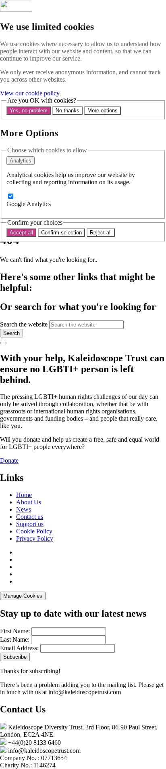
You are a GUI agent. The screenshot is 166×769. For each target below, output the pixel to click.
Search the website (24, 324)
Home (24, 494)
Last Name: (14, 639)
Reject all (101, 233)
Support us (30, 523)
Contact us (29, 516)
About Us (28, 502)
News (23, 509)
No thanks (67, 110)
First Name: (15, 631)
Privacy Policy (34, 538)
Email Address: (19, 648)
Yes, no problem (29, 110)
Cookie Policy (34, 531)
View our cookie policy (30, 93)
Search (11, 333)
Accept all (21, 233)
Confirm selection (61, 233)
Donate (9, 460)
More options (102, 110)
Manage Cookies (22, 596)
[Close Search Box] (3, 343)
